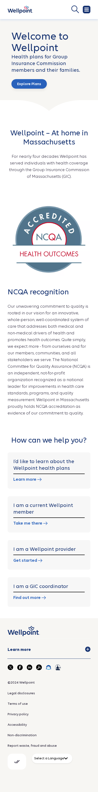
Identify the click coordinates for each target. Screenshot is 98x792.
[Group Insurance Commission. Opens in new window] (58, 667)
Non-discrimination (22, 735)
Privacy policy (18, 714)
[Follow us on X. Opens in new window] (10, 667)
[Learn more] (87, 649)
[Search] (60, 9)
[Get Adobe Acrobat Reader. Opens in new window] (39, 667)
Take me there (28, 523)
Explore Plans (29, 84)
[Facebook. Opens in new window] (20, 667)
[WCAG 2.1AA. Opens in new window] (17, 762)
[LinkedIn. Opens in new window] (29, 667)
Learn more (25, 479)
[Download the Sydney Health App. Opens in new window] (48, 667)
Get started (25, 560)
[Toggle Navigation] (86, 9)
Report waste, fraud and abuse (32, 745)
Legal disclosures (21, 693)
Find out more (27, 597)
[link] (20, 10)
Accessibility (17, 724)
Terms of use (18, 703)
